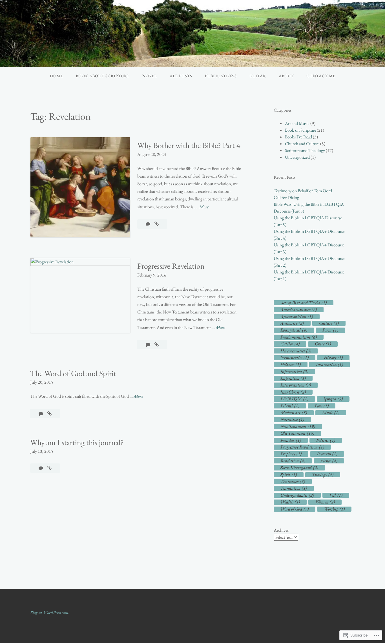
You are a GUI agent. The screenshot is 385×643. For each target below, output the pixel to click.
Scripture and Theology (305, 150)
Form (330, 330)
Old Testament (297, 433)
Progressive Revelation (171, 266)
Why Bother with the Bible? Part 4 (188, 145)
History (333, 357)
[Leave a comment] (148, 345)
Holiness (290, 364)
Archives (281, 530)
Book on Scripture (300, 130)
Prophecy (291, 453)
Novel (149, 75)
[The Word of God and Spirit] (49, 414)
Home (56, 75)
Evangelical (293, 330)
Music (330, 412)
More (204, 207)
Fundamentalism (298, 337)
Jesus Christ (293, 392)
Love (322, 405)
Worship (334, 509)
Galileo (290, 343)
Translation (293, 488)
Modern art (293, 412)
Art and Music (297, 123)
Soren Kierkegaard (299, 467)
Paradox (290, 440)
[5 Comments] (41, 468)
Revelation (292, 460)
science (328, 460)
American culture (298, 309)
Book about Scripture (103, 75)
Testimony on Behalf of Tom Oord (303, 191)
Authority (292, 323)
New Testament (297, 426)
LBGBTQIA (294, 398)
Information (294, 371)
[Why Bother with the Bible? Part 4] (156, 224)
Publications (221, 75)
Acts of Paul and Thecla (303, 302)
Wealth (290, 502)
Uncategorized (297, 157)
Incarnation (329, 364)
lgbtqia (333, 398)
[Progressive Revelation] (156, 345)
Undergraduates (297, 495)
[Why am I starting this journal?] (49, 468)
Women (325, 502)
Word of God (294, 509)
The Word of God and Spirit (73, 373)
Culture (329, 323)
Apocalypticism (296, 316)
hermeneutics (294, 357)
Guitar (257, 75)
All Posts (181, 75)
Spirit (288, 474)
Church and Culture (302, 144)
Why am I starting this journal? (77, 442)
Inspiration (293, 378)
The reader (292, 481)
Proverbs (327, 453)
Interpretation (295, 385)
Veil (335, 495)
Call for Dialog (286, 197)
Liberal (289, 405)
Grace (323, 343)
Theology (322, 474)
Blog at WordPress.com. (49, 612)
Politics (325, 440)
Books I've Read (298, 137)
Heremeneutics (295, 350)
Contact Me (320, 75)
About (286, 75)
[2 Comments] (148, 224)
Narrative (292, 419)
